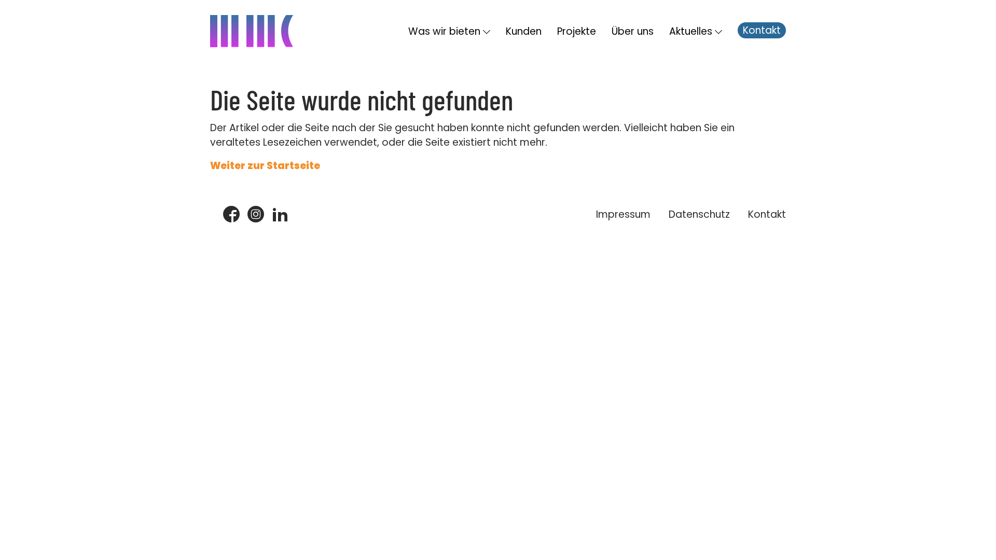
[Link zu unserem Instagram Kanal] (255, 215)
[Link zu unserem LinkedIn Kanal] (280, 215)
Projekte (576, 31)
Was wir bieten (444, 31)
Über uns (633, 31)
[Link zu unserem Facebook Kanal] (231, 215)
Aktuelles (690, 31)
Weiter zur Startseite (265, 166)
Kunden (524, 31)
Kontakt (762, 30)
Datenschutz (699, 214)
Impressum (623, 214)
